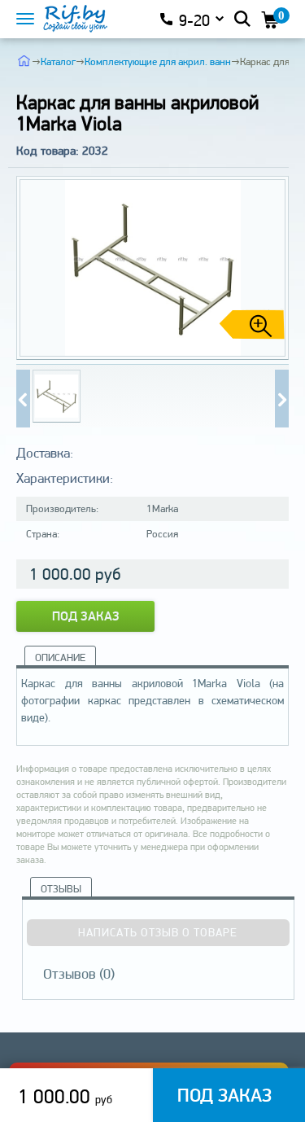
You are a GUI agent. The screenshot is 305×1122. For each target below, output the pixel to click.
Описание (60, 657)
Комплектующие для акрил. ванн (158, 61)
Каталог (58, 61)
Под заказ (86, 616)
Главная (24, 60)
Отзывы (61, 889)
